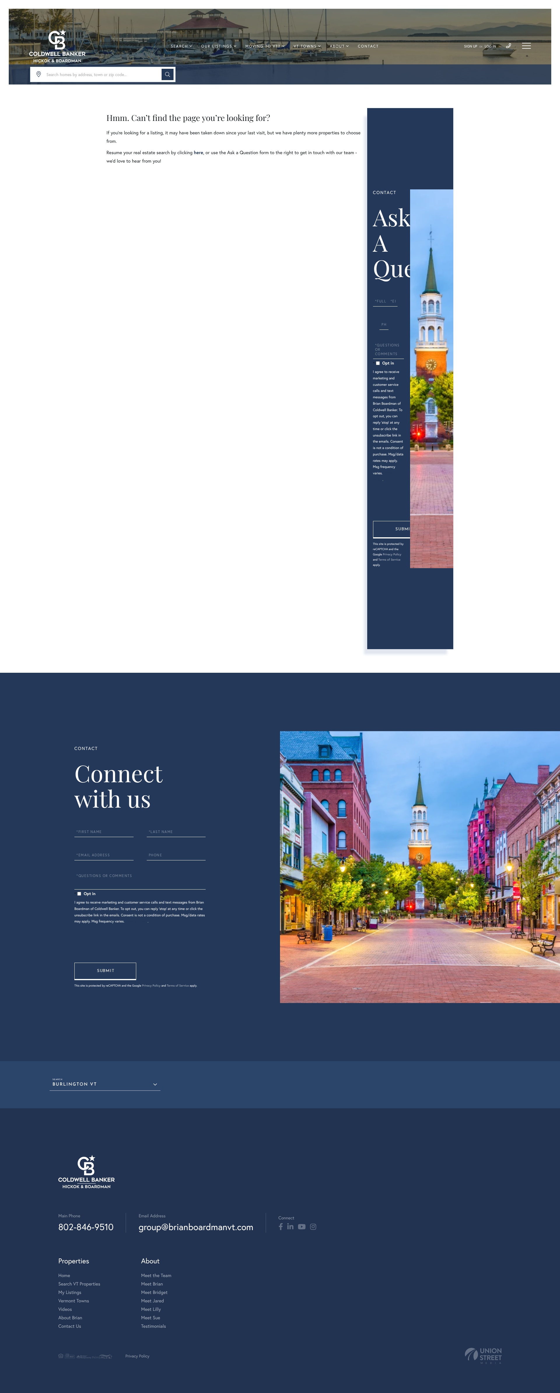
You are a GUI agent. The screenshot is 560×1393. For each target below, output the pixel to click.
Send (404, 529)
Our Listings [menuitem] (216, 46)
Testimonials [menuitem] (153, 1326)
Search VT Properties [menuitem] (79, 1284)
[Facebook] (281, 1227)
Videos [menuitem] (65, 1309)
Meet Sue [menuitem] (150, 1318)
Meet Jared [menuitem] (152, 1301)
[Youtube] (302, 1227)
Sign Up (470, 46)
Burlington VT (74, 1084)
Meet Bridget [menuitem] (154, 1292)
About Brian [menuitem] (70, 1318)
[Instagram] (313, 1227)
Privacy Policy (392, 554)
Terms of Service (389, 559)
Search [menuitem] (179, 46)
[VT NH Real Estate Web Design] (483, 1356)
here (198, 152)
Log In (490, 46)
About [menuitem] (337, 46)
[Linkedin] (290, 1227)
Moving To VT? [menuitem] (263, 46)
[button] (168, 74)
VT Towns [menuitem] (305, 46)
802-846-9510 (85, 1227)
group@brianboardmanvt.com (196, 1227)
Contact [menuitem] (368, 46)
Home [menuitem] (64, 1275)
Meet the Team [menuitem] (156, 1275)
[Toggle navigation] (526, 46)
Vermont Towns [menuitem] (73, 1301)
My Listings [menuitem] (69, 1292)
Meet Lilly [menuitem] (151, 1309)
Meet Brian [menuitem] (152, 1284)
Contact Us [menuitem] (69, 1326)
